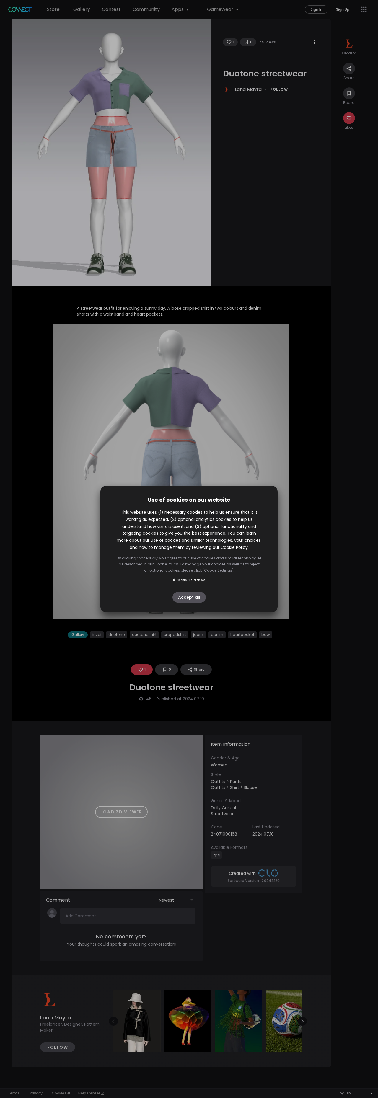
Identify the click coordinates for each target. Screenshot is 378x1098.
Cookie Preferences (190, 580)
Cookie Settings (218, 570)
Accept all (189, 597)
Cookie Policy (234, 547)
